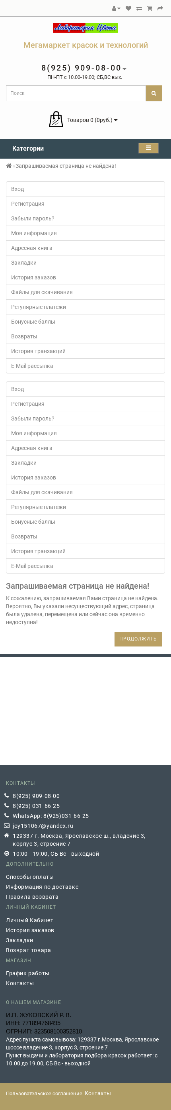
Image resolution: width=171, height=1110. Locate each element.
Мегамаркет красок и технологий (85, 45)
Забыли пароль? (32, 218)
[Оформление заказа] (160, 8)
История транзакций (38, 351)
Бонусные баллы (33, 321)
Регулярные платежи (38, 307)
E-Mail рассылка (32, 366)
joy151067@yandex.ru (43, 826)
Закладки (24, 262)
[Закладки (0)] (128, 8)
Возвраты (24, 336)
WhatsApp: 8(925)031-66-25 (51, 816)
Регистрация (28, 203)
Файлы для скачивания (42, 292)
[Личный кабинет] (116, 8)
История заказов (33, 277)
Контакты (20, 983)
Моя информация (34, 233)
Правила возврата (32, 897)
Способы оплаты (30, 877)
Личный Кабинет (29, 920)
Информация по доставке (42, 887)
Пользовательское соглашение (44, 1093)
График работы (28, 973)
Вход (17, 189)
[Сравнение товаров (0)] (139, 8)
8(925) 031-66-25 (36, 806)
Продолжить (138, 639)
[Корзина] (149, 8)
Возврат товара (28, 950)
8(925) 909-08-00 (36, 796)
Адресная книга (31, 248)
